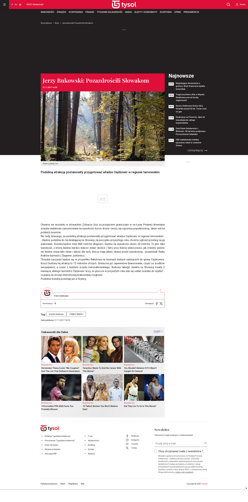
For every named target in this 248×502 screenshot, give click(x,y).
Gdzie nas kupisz (51, 445)
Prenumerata (191, 12)
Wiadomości (47, 12)
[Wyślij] (205, 443)
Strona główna (46, 23)
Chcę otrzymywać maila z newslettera (180, 451)
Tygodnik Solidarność (109, 12)
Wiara (128, 12)
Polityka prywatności (49, 484)
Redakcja (91, 445)
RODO (62, 484)
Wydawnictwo (93, 440)
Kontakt (91, 449)
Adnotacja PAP (51, 453)
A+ (16, 4)
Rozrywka (166, 12)
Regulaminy (73, 484)
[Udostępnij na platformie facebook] (156, 303)
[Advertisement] (124, 50)
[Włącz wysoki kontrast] (20, 4)
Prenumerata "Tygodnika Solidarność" (60, 440)
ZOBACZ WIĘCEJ (76, 314)
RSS (82, 484)
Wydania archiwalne (52, 449)
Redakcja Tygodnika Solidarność (57, 436)
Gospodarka (76, 12)
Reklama (91, 453)
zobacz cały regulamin (184, 472)
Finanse (89, 12)
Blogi (57, 23)
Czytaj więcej (195, 150)
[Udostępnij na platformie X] (161, 303)
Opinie (177, 12)
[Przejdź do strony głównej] (121, 4)
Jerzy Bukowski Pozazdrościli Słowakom (77, 23)
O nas (90, 436)
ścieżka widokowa (56, 314)
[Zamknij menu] (4, 4)
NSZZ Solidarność (35, 4)
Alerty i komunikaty (145, 12)
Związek (61, 12)
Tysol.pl (204, 484)
